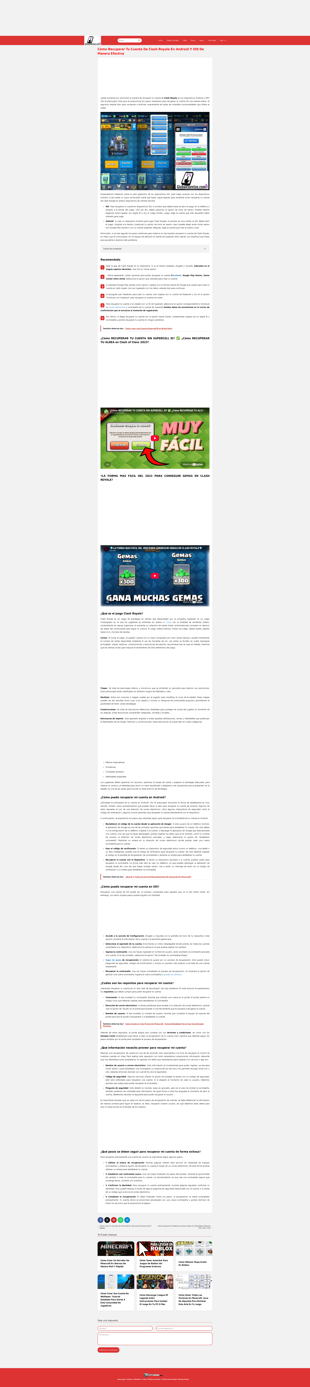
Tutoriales (212, 40)
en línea (167, 622)
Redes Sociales (173, 40)
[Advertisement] (155, 18)
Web (185, 40)
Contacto (129, 1379)
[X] (107, 1220)
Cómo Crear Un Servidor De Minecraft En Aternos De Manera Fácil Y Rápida (126, 1227)
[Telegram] (127, 1220)
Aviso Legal (121, 1379)
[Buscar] (139, 40)
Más (221, 40)
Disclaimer (138, 1379)
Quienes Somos (183, 1379)
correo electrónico (117, 307)
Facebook (176, 275)
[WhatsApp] (120, 1220)
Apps (201, 40)
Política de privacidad (169, 1379)
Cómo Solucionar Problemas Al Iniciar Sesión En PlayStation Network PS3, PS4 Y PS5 (184, 1227)
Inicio (160, 40)
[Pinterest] (114, 1220)
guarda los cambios (172, 974)
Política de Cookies (155, 1379)
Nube (193, 40)
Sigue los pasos (113, 960)
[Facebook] (100, 1220)
